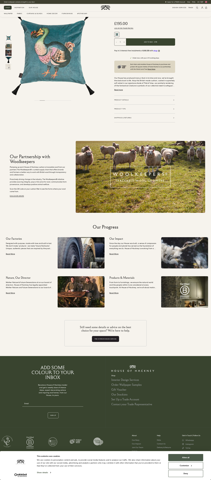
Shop (8, 7)
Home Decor (52, 13)
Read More (151, 69)
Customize (184, 466)
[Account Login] (202, 8)
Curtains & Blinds (34, 13)
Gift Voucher (118, 389)
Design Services (179, 7)
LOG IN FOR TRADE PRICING (123, 28)
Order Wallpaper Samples (126, 384)
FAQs (193, 2)
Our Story (135, 440)
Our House (33, 7)
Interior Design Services (125, 380)
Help (188, 2)
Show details (42, 472)
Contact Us (161, 444)
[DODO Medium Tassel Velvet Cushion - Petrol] (117, 34)
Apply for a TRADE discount (176, 2)
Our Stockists (119, 394)
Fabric (19, 13)
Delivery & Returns (164, 447)
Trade (190, 7)
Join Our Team (137, 447)
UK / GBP (200, 2)
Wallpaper (8, 13)
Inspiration (19, 7)
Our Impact (136, 444)
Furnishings (67, 13)
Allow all (185, 457)
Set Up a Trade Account (125, 399)
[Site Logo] (105, 7)
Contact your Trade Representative (131, 404)
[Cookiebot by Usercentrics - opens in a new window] (20, 475)
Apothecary (82, 13)
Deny (186, 473)
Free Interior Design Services (13, 2)
